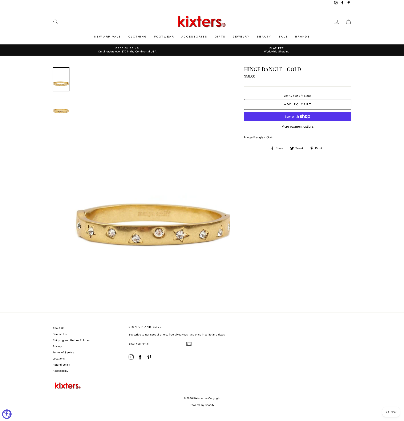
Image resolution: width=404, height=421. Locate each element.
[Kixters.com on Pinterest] (149, 357)
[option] (127, 50)
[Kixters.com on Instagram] (131, 357)
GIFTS (220, 36)
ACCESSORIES (194, 36)
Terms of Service (63, 352)
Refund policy (61, 364)
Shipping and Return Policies (71, 340)
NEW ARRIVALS (107, 36)
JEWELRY (241, 36)
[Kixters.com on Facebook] (140, 357)
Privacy (57, 346)
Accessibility (60, 370)
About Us (58, 328)
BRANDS (302, 36)
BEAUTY (264, 36)
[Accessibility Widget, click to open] (7, 414)
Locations (59, 358)
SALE (283, 36)
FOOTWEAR (164, 36)
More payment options (298, 126)
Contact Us (60, 334)
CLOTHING (137, 36)
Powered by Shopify (202, 405)
